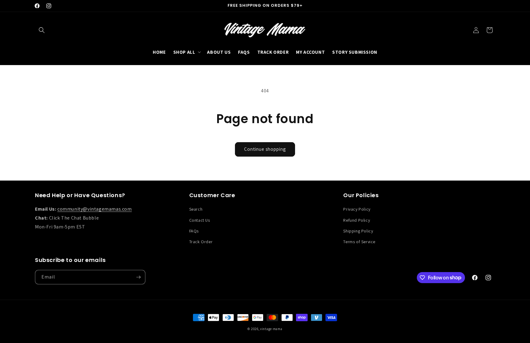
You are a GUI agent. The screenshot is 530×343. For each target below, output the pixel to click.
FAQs (194, 231)
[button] (41, 30)
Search (196, 209)
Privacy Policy (356, 209)
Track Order (201, 241)
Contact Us (199, 220)
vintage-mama (271, 329)
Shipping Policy (358, 231)
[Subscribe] (138, 277)
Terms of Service (359, 241)
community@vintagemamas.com (94, 209)
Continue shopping (265, 149)
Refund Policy (356, 220)
